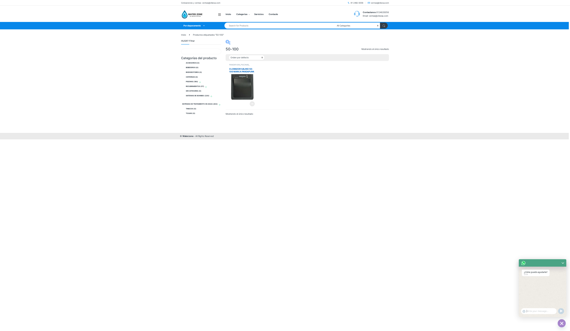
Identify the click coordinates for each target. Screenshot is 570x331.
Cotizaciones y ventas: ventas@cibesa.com (200, 3)
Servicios (259, 14)
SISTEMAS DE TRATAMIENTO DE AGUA (200, 104)
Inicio (228, 14)
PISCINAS (245, 65)
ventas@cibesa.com (380, 3)
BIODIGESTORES (194, 72)
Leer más (252, 103)
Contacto (273, 14)
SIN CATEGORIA (193, 91)
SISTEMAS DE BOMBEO (197, 96)
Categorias (241, 14)
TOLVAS (190, 113)
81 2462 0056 (357, 3)
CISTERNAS (192, 77)
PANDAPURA (234, 65)
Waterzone (187, 136)
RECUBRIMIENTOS (195, 86)
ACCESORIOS (193, 63)
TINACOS (191, 109)
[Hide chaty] (562, 323)
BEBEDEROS (192, 67)
